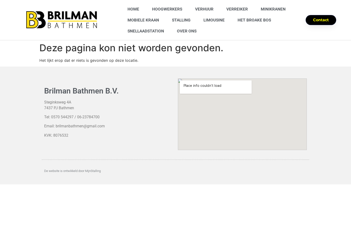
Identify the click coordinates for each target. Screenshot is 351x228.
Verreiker (237, 9)
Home (133, 9)
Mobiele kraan (143, 20)
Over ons (187, 31)
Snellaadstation (146, 31)
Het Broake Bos (254, 20)
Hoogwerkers (167, 9)
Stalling (181, 20)
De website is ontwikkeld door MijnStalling (72, 171)
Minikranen (273, 9)
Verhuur (204, 9)
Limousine (214, 20)
